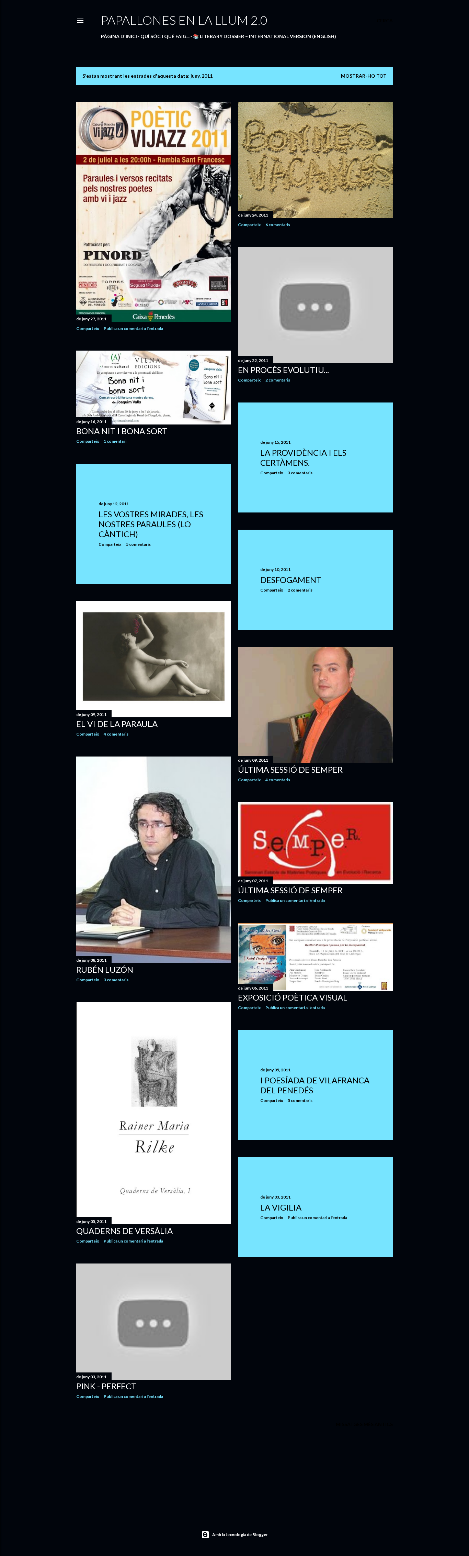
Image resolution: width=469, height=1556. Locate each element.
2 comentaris (277, 380)
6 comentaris (277, 224)
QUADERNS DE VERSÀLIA (124, 1231)
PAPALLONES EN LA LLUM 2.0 (184, 19)
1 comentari (115, 441)
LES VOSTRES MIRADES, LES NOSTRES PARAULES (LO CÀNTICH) (151, 524)
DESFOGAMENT (290, 580)
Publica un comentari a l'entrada (133, 328)
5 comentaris (138, 544)
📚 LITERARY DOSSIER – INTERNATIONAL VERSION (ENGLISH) (264, 36)
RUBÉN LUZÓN (104, 969)
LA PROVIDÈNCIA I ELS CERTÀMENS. (303, 457)
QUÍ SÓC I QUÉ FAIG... (165, 36)
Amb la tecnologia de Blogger (240, 1534)
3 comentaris (300, 472)
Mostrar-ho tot (364, 76)
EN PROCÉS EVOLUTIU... (283, 370)
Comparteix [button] (87, 328)
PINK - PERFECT (106, 1386)
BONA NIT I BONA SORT (121, 431)
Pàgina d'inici (119, 36)
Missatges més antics (364, 1424)
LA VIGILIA (280, 1207)
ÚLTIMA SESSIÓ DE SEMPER (290, 769)
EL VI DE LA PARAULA (117, 724)
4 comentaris (116, 734)
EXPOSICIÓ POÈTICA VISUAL (292, 997)
